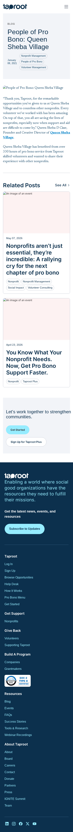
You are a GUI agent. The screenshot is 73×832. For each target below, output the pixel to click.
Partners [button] (10, 785)
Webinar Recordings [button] (18, 735)
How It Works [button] (13, 590)
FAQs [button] (8, 714)
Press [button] (8, 792)
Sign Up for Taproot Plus (26, 441)
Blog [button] (7, 701)
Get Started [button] (11, 604)
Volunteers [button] (11, 638)
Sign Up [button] (9, 570)
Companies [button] (12, 662)
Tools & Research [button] (16, 728)
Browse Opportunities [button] (18, 577)
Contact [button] (9, 772)
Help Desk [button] (11, 584)
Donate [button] (9, 778)
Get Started (17, 429)
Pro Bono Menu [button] (14, 597)
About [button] (8, 752)
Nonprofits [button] (11, 621)
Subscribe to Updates (24, 528)
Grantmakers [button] (13, 668)
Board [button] (8, 758)
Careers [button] (9, 765)
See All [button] (60, 185)
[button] (15, 7)
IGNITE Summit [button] (14, 798)
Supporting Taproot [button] (17, 645)
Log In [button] (8, 564)
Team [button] (8, 805)
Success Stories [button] (15, 721)
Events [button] (9, 708)
